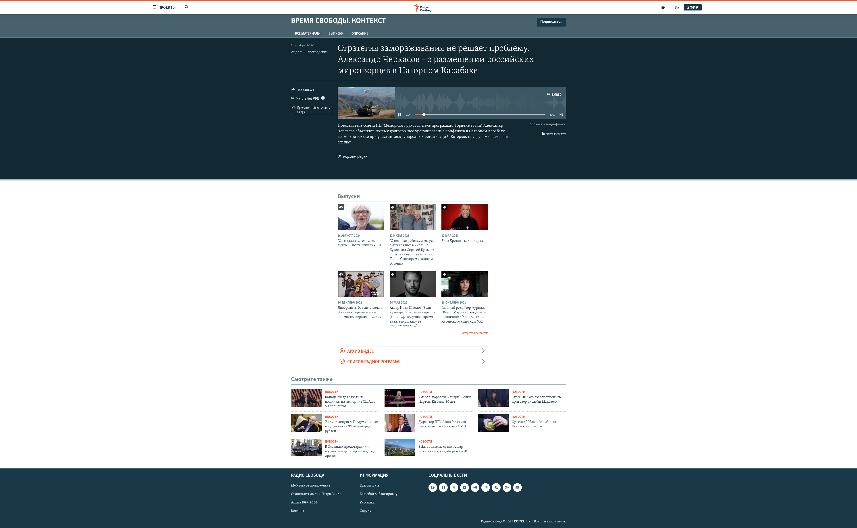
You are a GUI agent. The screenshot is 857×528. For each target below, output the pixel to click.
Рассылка (367, 503)
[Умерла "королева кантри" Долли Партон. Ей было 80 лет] (400, 398)
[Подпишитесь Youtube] (464, 487)
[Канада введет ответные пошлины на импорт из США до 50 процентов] (306, 398)
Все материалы (307, 33)
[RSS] (496, 487)
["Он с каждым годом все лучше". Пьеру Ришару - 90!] (361, 217)
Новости (332, 392)
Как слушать (369, 486)
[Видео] (663, 7)
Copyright (367, 511)
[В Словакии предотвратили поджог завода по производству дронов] (306, 447)
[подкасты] (677, 7)
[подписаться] (517, 487)
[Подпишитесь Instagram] (485, 487)
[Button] (302, 91)
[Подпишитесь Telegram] (475, 487)
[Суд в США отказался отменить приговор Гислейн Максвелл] (493, 398)
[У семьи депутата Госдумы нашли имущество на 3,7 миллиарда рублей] (306, 423)
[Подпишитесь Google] (432, 487)
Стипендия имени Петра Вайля (316, 494)
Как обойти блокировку (378, 494)
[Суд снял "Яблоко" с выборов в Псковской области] (493, 423)
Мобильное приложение (310, 486)
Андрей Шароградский (310, 52)
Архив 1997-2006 (304, 503)
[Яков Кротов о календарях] (464, 217)
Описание (360, 33)
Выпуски (336, 33)
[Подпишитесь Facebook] (443, 487)
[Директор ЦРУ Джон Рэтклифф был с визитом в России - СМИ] (400, 423)
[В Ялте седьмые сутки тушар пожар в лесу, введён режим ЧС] (400, 447)
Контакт (297, 511)
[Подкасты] (507, 487)
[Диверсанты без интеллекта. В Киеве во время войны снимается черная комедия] (361, 284)
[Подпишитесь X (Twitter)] (454, 487)
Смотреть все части (474, 333)
